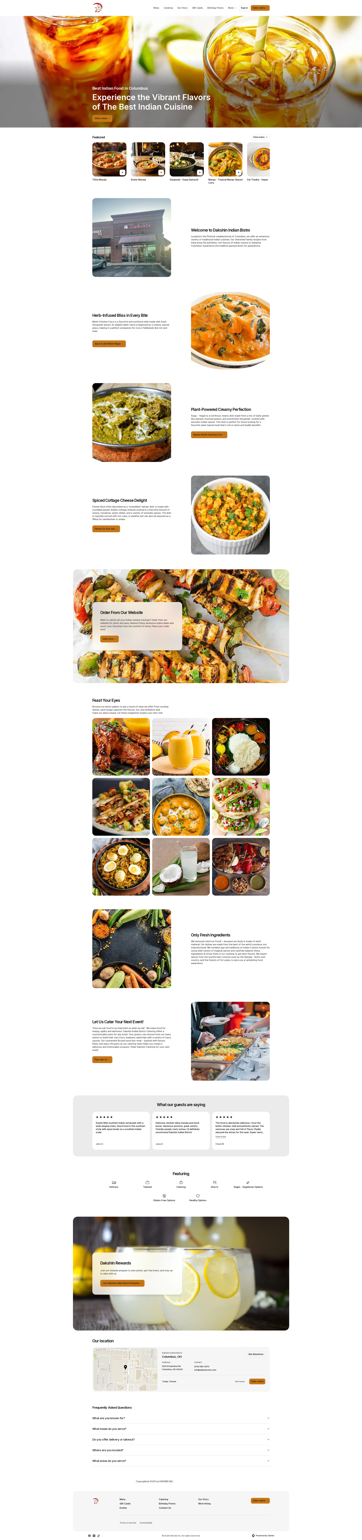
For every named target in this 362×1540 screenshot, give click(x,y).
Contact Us (165, 1507)
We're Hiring (204, 1503)
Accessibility (146, 1522)
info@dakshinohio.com (205, 1370)
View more (220, 1136)
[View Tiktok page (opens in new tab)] (98, 1535)
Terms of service (128, 1522)
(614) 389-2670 (201, 1366)
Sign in (244, 7)
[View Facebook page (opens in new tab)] (89, 1535)
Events (123, 1507)
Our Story (182, 7)
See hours (240, 1381)
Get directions (255, 1354)
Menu (156, 7)
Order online (257, 1381)
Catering (168, 7)
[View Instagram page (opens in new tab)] (94, 1535)
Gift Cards (197, 7)
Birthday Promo (215, 7)
